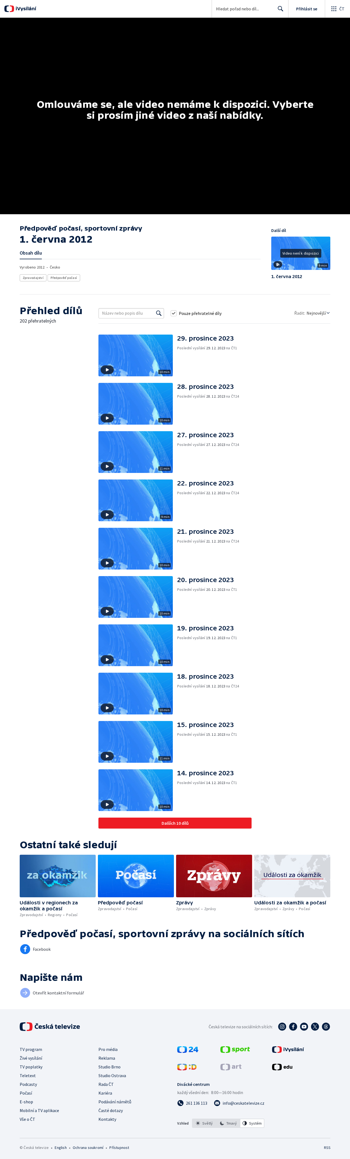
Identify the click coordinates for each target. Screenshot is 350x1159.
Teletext (28, 1075)
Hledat (280, 8)
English (60, 1147)
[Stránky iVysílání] (288, 1051)
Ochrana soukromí (88, 1147)
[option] (204, 1123)
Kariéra (105, 1093)
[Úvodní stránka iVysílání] (25, 8)
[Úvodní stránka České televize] (50, 1026)
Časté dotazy (110, 1110)
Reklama (106, 1058)
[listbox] (228, 1123)
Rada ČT (106, 1084)
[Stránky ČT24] (187, 1051)
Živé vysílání (31, 1058)
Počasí (26, 1093)
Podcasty (28, 1084)
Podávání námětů (114, 1101)
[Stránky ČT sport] (235, 1051)
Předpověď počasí (64, 278)
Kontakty (107, 1119)
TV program (31, 1049)
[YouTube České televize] (304, 1026)
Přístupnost (119, 1147)
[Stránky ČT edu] (282, 1068)
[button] (300, 255)
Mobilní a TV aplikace (39, 1110)
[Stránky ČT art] (230, 1068)
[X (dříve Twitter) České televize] (315, 1026)
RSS (327, 1147)
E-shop (26, 1101)
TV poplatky (31, 1066)
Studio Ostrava (112, 1075)
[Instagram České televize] (282, 1026)
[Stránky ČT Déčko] (187, 1068)
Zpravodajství (33, 278)
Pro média (108, 1049)
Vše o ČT (27, 1119)
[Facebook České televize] (293, 1026)
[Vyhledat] (159, 313)
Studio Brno (109, 1066)
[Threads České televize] (326, 1026)
